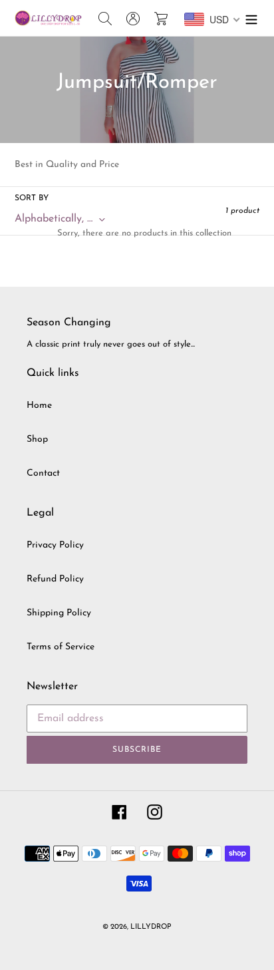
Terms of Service (60, 647)
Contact (43, 473)
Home (39, 405)
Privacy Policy (55, 545)
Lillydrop (151, 927)
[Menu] (251, 17)
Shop (37, 439)
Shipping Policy (59, 613)
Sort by (32, 198)
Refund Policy (55, 579)
